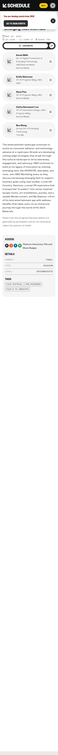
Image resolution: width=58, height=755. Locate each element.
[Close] (53, 20)
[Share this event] (51, 45)
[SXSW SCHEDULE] (16, 5)
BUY (43, 5)
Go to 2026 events (15, 23)
